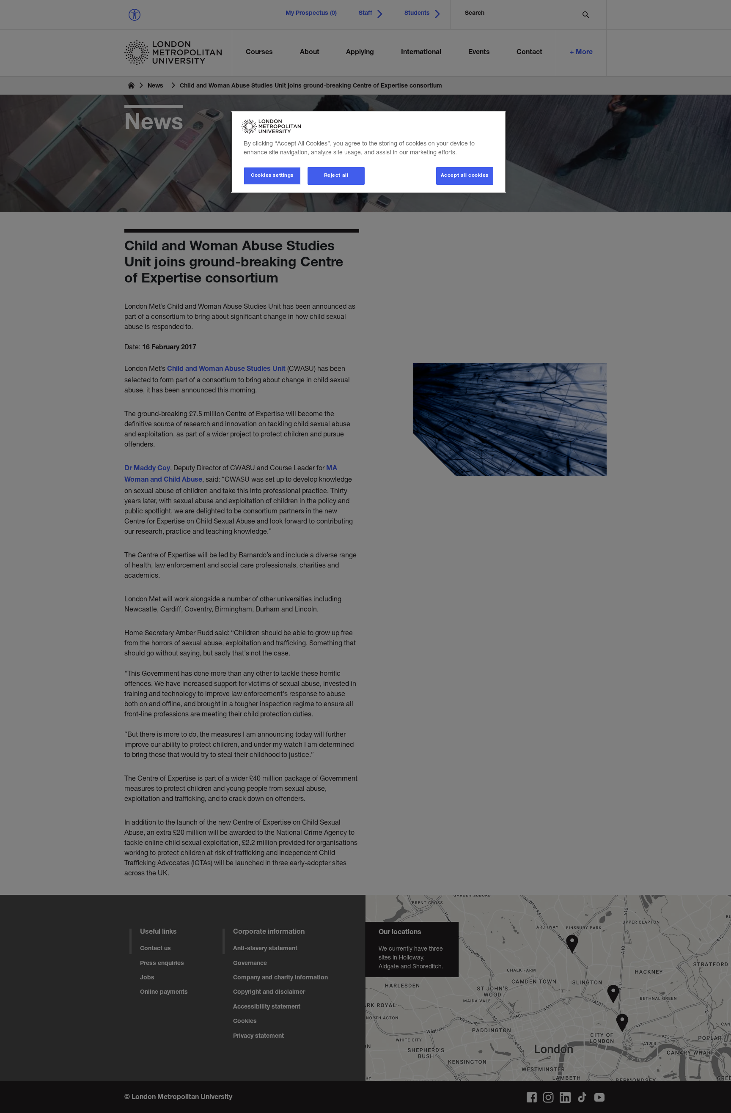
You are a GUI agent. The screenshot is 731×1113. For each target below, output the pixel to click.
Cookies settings (272, 175)
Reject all (336, 175)
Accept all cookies (465, 175)
